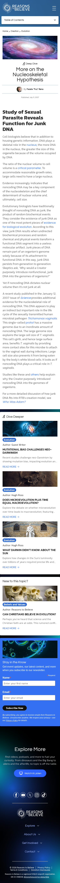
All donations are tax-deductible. (36, 877)
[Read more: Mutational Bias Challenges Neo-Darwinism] (30, 445)
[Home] (30, 813)
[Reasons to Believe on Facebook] (16, 795)
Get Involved (30, 842)
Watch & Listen (32, 773)
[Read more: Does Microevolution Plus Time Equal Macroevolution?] (30, 495)
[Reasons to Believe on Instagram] (37, 795)
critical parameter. (29, 168)
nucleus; (32, 144)
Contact (30, 851)
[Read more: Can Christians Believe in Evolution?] (30, 608)
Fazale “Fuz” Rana (35, 89)
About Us (30, 834)
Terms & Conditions (19, 870)
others (35, 374)
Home (5, 31)
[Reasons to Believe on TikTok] (44, 795)
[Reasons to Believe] (16, 8)
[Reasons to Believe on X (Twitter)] (30, 795)
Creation (15, 31)
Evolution (25, 31)
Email (7, 692)
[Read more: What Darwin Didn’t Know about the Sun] (30, 545)
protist (30, 322)
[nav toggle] (54, 8)
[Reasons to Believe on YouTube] (23, 795)
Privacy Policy (12, 720)
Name (7, 678)
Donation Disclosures (40, 870)
